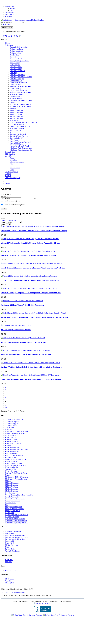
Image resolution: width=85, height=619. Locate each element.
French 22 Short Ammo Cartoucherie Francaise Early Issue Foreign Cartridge (30, 280)
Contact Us (9, 560)
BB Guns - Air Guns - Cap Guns (21, 59)
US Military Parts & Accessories (21, 142)
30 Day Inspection (11, 172)
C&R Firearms (15, 65)
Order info (13, 160)
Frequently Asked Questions (15, 539)
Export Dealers (15, 168)
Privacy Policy (10, 549)
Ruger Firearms (15, 130)
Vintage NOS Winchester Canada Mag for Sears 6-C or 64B (23, 342)
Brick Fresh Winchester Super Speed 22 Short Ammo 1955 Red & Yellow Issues (31, 379)
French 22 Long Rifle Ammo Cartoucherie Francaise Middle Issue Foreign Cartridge (33, 268)
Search (7, 183)
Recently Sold (10, 152)
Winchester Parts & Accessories (21, 148)
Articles (8, 174)
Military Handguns (16, 110)
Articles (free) (14, 55)
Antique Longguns (16, 51)
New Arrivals (14, 120)
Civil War (13, 73)
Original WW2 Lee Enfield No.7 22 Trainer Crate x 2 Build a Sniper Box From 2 (31, 367)
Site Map (8, 562)
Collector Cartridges (17, 79)
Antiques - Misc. (15, 53)
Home (7, 43)
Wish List (8, 581)
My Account (9, 579)
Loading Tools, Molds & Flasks (21, 100)
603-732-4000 (10, 35)
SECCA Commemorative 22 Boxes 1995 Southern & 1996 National (26, 354)
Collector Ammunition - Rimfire (21, 77)
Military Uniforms (16, 114)
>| (6, 407)
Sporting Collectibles (17, 138)
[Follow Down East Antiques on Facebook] (26, 615)
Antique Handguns (16, 49)
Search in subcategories (11, 201)
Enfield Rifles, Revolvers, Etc (20, 87)
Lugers (12, 102)
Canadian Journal (16, 67)
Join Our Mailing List (12, 178)
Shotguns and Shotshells (18, 134)
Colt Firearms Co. (16, 81)
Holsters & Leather (16, 94)
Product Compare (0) (8, 220)
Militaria (13, 108)
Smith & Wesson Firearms (19, 136)
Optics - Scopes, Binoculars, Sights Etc (23, 122)
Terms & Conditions (12, 551)
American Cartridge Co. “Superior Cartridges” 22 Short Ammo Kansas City (29, 255)
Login (12, 10)
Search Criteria (6, 194)
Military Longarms (16, 112)
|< (6, 387)
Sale (11, 132)
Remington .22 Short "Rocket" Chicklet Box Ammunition (22, 305)
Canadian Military (16, 69)
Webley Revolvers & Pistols (19, 146)
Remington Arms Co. (17, 128)
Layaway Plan (10, 541)
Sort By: (4, 222)
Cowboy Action (15, 85)
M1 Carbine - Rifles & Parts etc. (21, 104)
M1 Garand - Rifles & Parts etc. (21, 106)
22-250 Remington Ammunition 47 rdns (16, 330)
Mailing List (9, 533)
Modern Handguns (16, 116)
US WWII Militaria (16, 144)
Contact (8, 176)
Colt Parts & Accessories (18, 83)
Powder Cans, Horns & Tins (20, 126)
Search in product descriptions (14, 205)
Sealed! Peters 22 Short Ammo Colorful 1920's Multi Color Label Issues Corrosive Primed (34, 317)
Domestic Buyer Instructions (15, 535)
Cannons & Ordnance (17, 71)
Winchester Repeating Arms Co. (21, 150)
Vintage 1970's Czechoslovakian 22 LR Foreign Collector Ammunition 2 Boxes (30, 243)
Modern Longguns (16, 118)
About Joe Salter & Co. (13, 531)
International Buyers (17, 162)
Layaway (13, 166)
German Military (15, 88)
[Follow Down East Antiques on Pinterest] (58, 615)
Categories (9, 45)
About (12, 158)
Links (12, 170)
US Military (14, 140)
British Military (15, 63)
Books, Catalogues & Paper (19, 61)
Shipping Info (10, 154)
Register (12, 8)
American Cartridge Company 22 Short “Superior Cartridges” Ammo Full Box (31, 293)
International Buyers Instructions (16, 537)
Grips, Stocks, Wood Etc (18, 90)
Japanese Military (16, 96)
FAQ (11, 164)
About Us (8, 156)
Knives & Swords (16, 98)
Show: (3, 224)
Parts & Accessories (17, 124)
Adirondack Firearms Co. (19, 47)
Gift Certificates (10, 570)
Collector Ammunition (17, 75)
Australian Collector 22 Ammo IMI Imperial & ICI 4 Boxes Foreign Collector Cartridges (34, 231)
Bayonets (13, 57)
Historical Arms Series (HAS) (20, 92)
